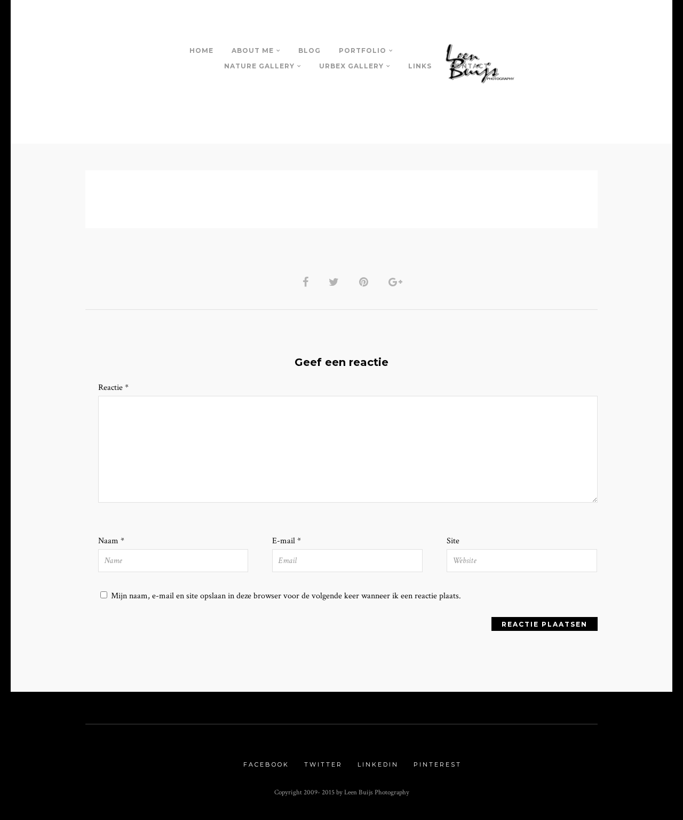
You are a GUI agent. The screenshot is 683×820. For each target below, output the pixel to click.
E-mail (286, 540)
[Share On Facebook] (305, 282)
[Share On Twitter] (334, 282)
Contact (469, 66)
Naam (111, 540)
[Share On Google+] (395, 282)
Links (420, 66)
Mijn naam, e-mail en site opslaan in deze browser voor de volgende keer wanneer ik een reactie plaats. (286, 596)
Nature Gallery (259, 66)
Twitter (323, 764)
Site (453, 540)
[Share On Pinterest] (363, 282)
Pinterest (438, 764)
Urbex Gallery (351, 66)
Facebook (266, 764)
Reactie (113, 387)
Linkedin (378, 764)
